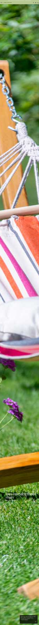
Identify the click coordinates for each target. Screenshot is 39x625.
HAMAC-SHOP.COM (8, 2)
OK (35, 621)
